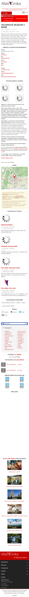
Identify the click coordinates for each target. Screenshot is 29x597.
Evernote (14, 312)
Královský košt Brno (7, 224)
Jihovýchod (3, 54)
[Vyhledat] (26, 7)
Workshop (20, 347)
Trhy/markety (21, 338)
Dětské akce (8, 334)
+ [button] (3, 169)
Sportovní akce (21, 332)
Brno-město (4, 61)
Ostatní (23, 302)
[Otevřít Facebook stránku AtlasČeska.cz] (14, 323)
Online (19, 344)
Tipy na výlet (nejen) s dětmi (14, 545)
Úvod (2, 29)
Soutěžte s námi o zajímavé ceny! (14, 530)
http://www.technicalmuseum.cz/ (8, 76)
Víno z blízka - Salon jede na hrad (10, 267)
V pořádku (14, 595)
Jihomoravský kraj (5, 58)
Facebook (5, 312)
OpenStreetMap (20, 188)
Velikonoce (20, 334)
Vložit (6, 13)
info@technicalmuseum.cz (7, 73)
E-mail (5, 315)
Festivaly (7, 338)
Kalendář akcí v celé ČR (14, 471)
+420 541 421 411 (5, 69)
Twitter (22, 312)
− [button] (3, 171)
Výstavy (18, 302)
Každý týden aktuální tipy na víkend (14, 486)
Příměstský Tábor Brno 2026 (9, 246)
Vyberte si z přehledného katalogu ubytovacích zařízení (14, 515)
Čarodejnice (20, 335)
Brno (2, 65)
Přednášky (20, 340)
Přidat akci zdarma (21, 557)
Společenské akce (9, 349)
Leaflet (14, 188)
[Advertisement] (14, 408)
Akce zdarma (8, 344)
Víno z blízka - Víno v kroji (8, 288)
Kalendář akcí (7, 29)
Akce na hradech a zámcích (8, 302)
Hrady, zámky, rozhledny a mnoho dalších (14, 501)
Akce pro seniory (22, 331)
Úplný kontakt (4, 587)
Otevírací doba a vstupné (7, 157)
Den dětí (20, 337)
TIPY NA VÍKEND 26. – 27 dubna (14, 364)
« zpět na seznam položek (8, 306)
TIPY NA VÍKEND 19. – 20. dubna (14, 370)
